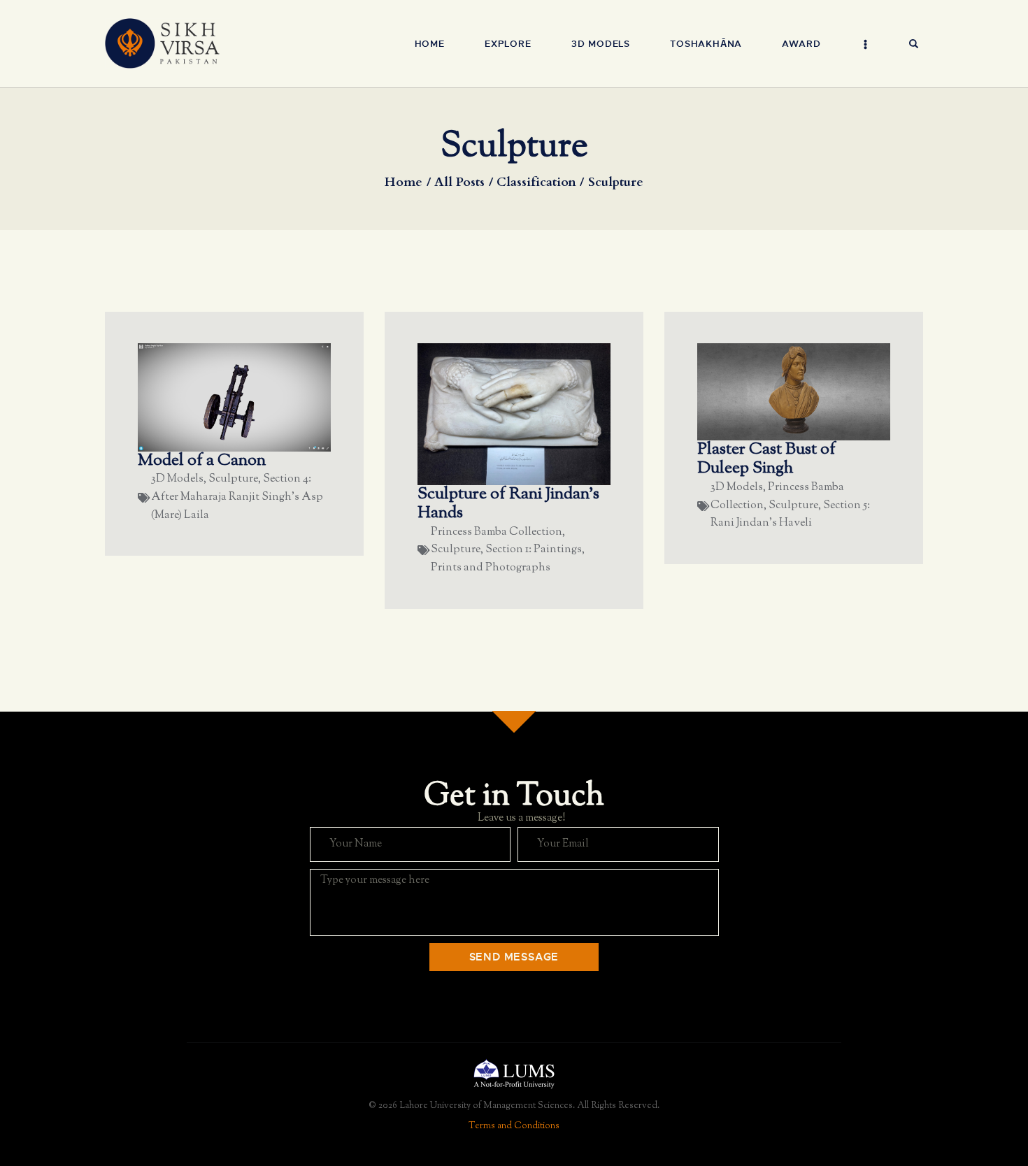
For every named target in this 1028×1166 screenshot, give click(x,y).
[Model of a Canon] (258, 397)
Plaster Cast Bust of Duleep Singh (766, 459)
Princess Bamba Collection (496, 532)
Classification (536, 182)
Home (403, 182)
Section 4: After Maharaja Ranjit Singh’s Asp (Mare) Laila (237, 497)
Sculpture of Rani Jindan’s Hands (508, 504)
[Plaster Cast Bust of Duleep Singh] (818, 391)
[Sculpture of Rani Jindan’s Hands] (538, 413)
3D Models (177, 479)
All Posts (459, 182)
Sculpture (233, 479)
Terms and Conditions (514, 1126)
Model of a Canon (202, 461)
